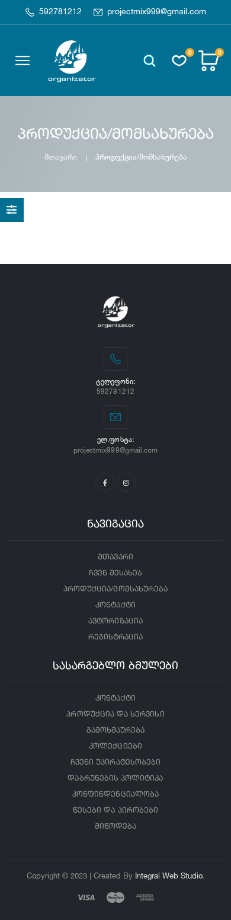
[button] (149, 60)
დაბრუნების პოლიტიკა (115, 778)
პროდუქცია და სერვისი (115, 714)
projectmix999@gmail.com (156, 12)
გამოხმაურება (115, 730)
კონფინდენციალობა (115, 794)
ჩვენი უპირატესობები (115, 762)
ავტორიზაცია (115, 621)
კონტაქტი (115, 605)
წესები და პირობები (115, 810)
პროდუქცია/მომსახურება (115, 589)
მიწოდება (115, 826)
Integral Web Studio (169, 875)
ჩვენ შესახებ (116, 573)
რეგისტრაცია (115, 637)
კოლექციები (115, 746)
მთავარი (60, 156)
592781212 (60, 12)
